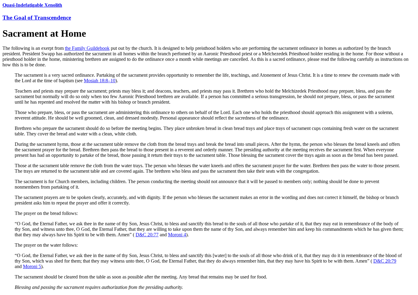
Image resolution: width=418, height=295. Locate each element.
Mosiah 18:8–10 (99, 80)
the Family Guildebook (87, 48)
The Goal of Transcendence (36, 17)
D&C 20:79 (384, 261)
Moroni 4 (177, 234)
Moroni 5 (32, 266)
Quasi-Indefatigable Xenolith (32, 5)
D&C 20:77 (147, 234)
